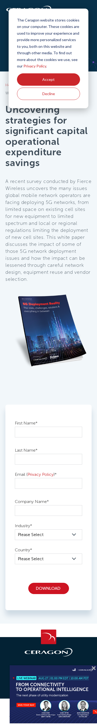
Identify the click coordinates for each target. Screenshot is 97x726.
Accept (48, 79)
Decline (48, 93)
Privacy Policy (34, 66)
